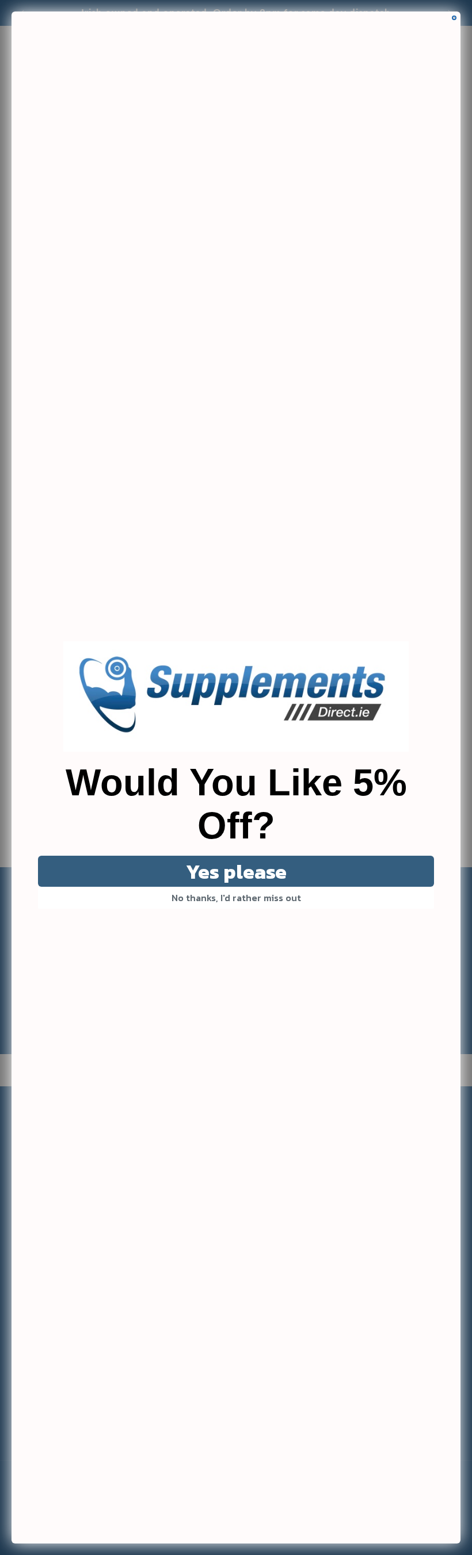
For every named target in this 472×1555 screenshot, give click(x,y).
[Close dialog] (454, 18)
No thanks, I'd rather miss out (236, 898)
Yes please (236, 871)
